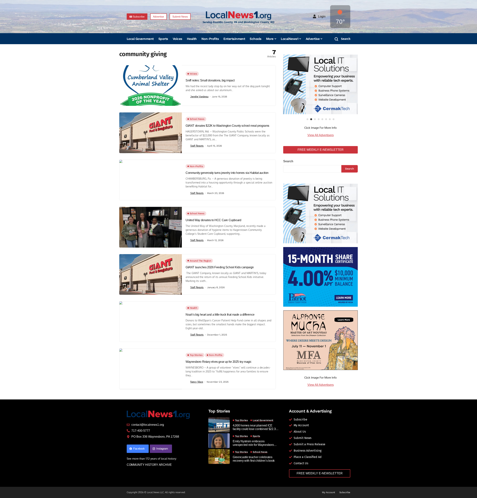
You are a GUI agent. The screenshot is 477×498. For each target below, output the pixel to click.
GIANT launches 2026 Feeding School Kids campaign (220, 267)
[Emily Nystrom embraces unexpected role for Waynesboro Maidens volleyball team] (219, 440)
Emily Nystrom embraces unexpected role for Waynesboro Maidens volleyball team (253, 443)
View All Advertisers (320, 135)
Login (322, 16)
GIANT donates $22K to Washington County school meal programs (227, 125)
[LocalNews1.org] (238, 15)
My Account (328, 492)
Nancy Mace (196, 381)
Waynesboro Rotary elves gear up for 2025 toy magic (219, 361)
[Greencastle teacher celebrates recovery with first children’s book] (219, 456)
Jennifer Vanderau (199, 96)
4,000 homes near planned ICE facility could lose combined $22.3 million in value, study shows (254, 427)
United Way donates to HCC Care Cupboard (213, 220)
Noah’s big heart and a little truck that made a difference (220, 314)
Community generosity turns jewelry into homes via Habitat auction (227, 172)
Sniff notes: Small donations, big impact (210, 80)
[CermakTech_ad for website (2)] (320, 84)
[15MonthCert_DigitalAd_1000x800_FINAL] (320, 276)
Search (288, 161)
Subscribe (344, 492)
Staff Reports (197, 145)
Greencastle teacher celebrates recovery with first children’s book (254, 459)
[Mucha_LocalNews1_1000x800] (320, 340)
